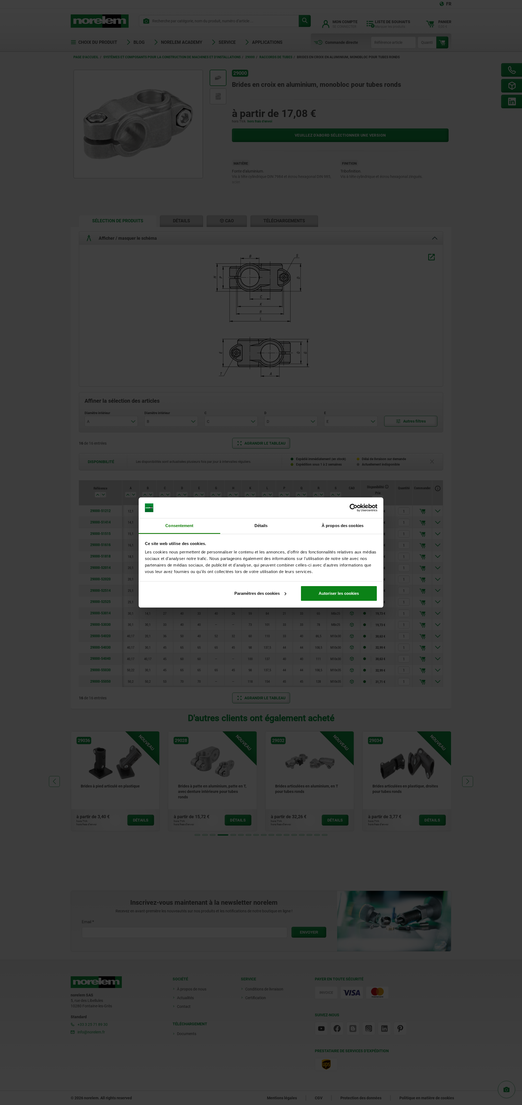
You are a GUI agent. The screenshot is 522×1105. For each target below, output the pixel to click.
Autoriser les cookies (339, 593)
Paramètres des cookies (257, 593)
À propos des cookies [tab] (342, 525)
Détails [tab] (261, 525)
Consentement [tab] (179, 525)
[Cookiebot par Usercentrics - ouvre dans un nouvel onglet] (353, 508)
